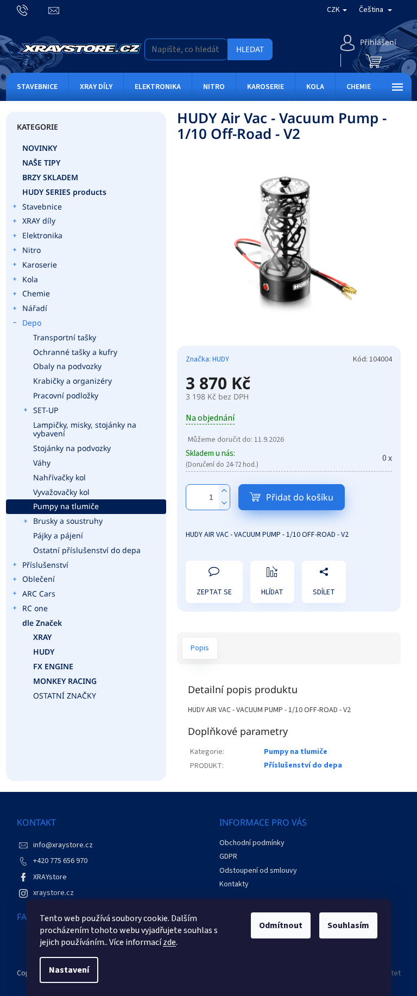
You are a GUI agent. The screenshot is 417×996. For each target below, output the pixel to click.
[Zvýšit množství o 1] (224, 491)
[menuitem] (37, 87)
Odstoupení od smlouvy (258, 870)
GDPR (228, 856)
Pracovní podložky (65, 395)
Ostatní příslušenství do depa (87, 550)
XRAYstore (50, 877)
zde (169, 942)
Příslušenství (45, 565)
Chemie (36, 293)
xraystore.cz (53, 892)
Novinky (39, 148)
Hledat (250, 49)
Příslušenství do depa (303, 765)
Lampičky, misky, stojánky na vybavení (84, 429)
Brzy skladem (50, 177)
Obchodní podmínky (252, 843)
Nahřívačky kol (59, 477)
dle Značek (42, 623)
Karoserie (39, 264)
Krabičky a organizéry (72, 381)
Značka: (207, 359)
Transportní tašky (64, 337)
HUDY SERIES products (64, 192)
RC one (35, 608)
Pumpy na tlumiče (66, 506)
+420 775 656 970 (60, 860)
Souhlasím (348, 925)
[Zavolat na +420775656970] (33, 10)
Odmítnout (280, 925)
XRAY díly (38, 220)
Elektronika (42, 235)
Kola (30, 279)
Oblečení (38, 579)
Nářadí (34, 308)
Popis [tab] (200, 648)
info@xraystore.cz (63, 845)
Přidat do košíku (299, 497)
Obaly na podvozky (67, 366)
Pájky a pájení (58, 535)
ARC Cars (38, 593)
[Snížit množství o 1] (224, 503)
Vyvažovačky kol (61, 492)
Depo (31, 323)
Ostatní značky (64, 695)
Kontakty (234, 884)
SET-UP (45, 410)
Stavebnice (42, 206)
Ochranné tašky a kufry (75, 352)
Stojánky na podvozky (72, 448)
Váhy (41, 463)
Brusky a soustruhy (68, 521)
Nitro (31, 250)
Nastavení (69, 970)
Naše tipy (41, 162)
